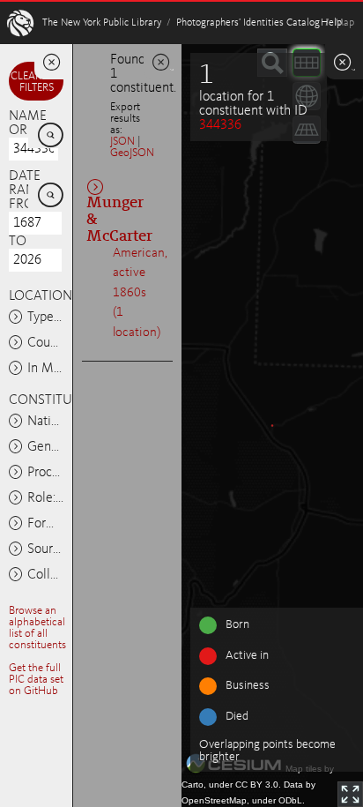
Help (331, 23)
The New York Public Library (101, 23)
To (17, 242)
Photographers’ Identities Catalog (248, 23)
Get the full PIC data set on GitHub (36, 679)
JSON (122, 141)
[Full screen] (350, 794)
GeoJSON (132, 153)
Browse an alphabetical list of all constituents (37, 628)
